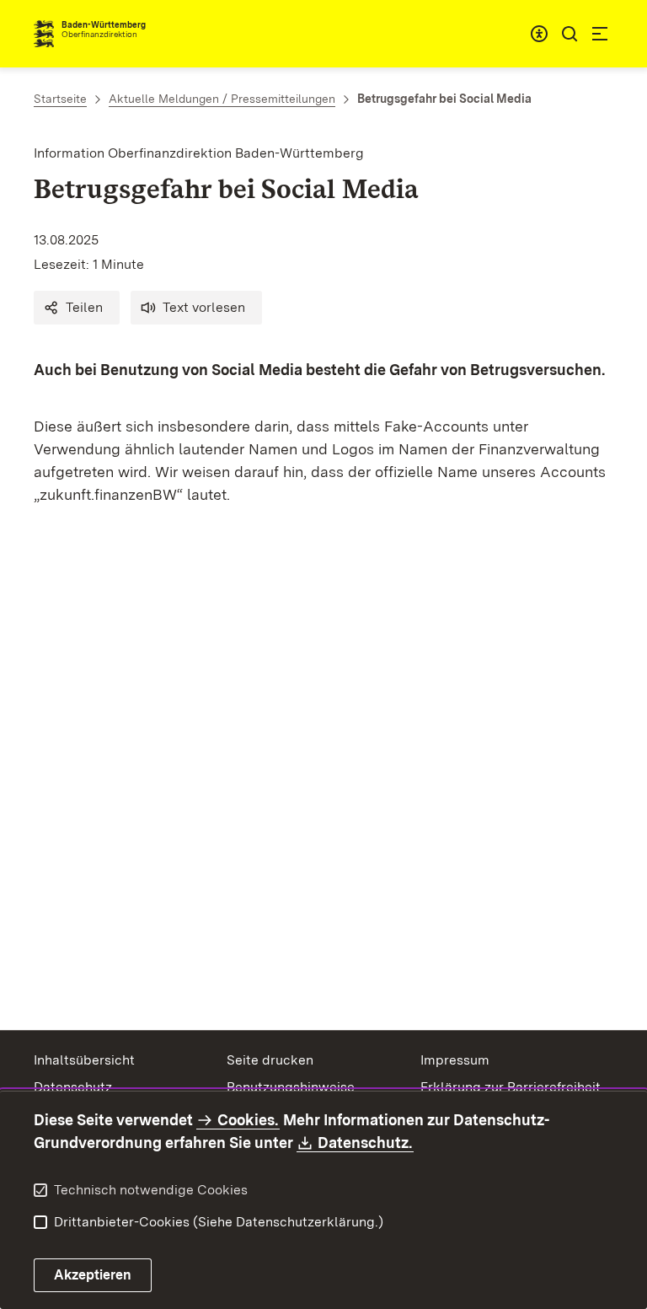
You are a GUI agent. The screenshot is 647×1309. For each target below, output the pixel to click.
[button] (77, 308)
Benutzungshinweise (291, 1087)
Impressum (454, 1060)
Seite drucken (270, 1060)
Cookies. (247, 1120)
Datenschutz (73, 1087)
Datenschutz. (366, 1142)
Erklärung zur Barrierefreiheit (510, 1087)
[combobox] (539, 33)
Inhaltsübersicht (84, 1060)
